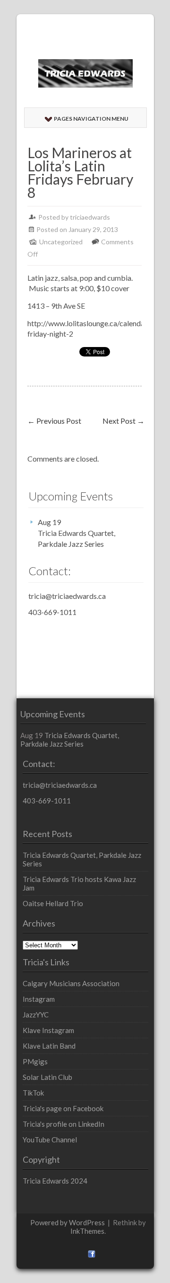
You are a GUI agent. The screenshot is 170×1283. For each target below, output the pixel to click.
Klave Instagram (48, 1030)
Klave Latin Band (49, 1046)
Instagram (39, 999)
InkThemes (87, 1231)
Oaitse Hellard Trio (53, 903)
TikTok (33, 1092)
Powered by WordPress (67, 1222)
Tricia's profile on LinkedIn (63, 1124)
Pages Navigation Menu (91, 118)
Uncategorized (61, 242)
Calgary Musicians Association (71, 983)
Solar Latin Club (47, 1077)
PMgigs (35, 1061)
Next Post (123, 420)
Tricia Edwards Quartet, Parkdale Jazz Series (76, 538)
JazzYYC (36, 1014)
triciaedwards (90, 217)
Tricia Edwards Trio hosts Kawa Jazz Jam (79, 883)
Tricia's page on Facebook (63, 1108)
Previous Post (54, 420)
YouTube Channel (50, 1139)
